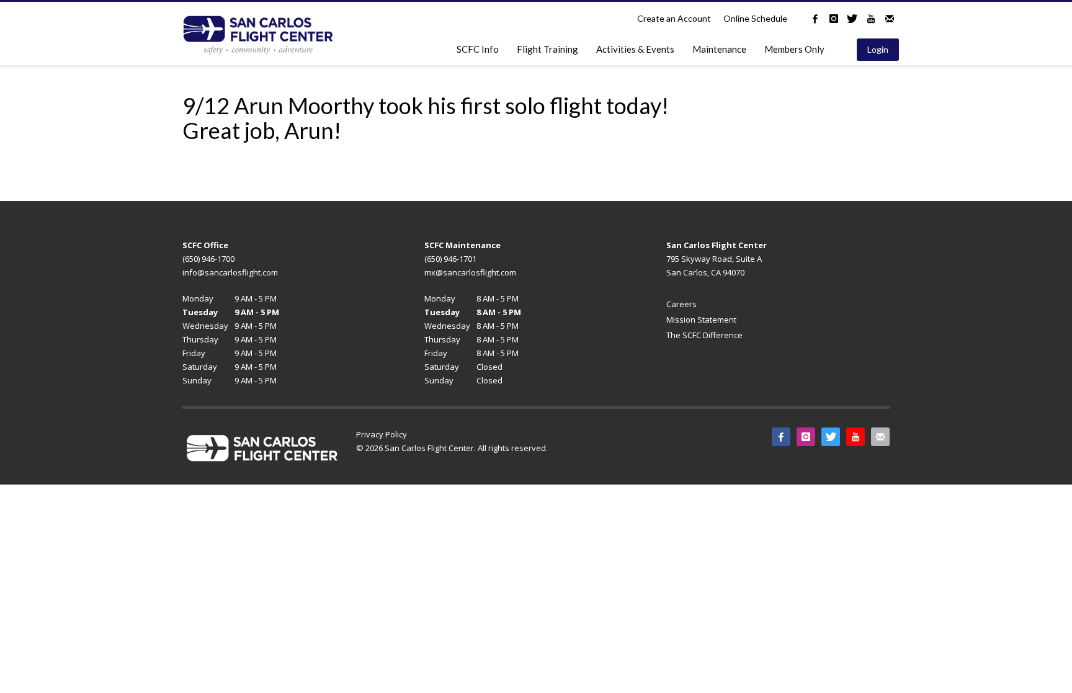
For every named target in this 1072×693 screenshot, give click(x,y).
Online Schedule (755, 18)
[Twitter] (852, 18)
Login (877, 49)
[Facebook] (815, 18)
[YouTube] (871, 18)
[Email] (889, 18)
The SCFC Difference (704, 335)
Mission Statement (701, 319)
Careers (681, 304)
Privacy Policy (381, 434)
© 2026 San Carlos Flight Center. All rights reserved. (452, 448)
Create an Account (674, 18)
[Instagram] (833, 18)
